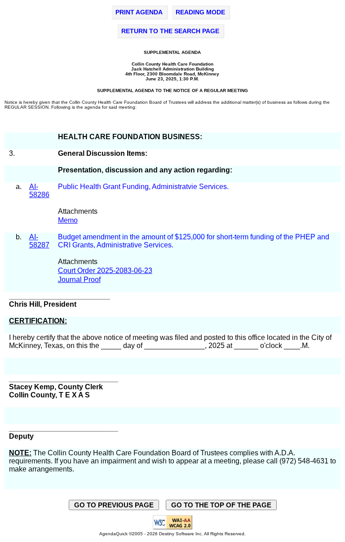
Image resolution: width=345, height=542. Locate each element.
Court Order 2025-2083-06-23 (105, 270)
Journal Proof (79, 279)
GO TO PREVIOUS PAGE (113, 505)
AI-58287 (39, 241)
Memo (68, 220)
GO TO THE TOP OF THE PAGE (221, 505)
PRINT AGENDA (139, 12)
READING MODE (200, 12)
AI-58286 (39, 190)
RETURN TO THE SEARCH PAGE (170, 31)
